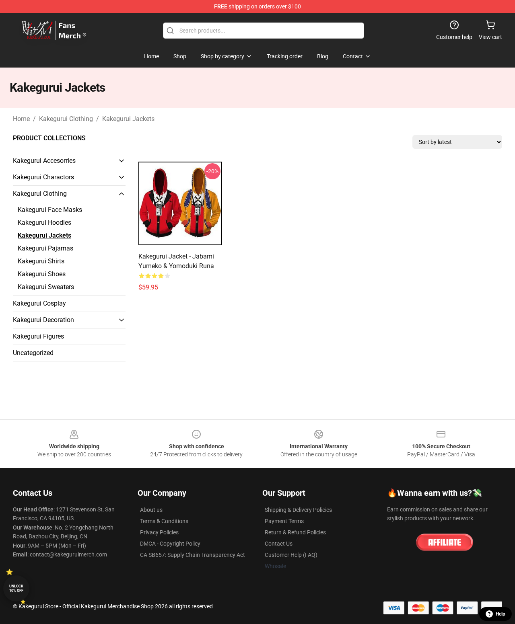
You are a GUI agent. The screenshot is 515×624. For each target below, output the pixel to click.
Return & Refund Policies (295, 532)
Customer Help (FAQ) (291, 555)
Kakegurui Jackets (128, 119)
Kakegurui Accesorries (44, 160)
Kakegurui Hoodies (44, 222)
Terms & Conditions (164, 521)
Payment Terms (284, 521)
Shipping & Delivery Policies (298, 510)
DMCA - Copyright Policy (170, 543)
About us (151, 510)
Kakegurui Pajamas (45, 248)
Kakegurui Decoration (43, 320)
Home (21, 119)
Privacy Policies (159, 532)
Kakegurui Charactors (43, 177)
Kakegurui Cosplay (39, 303)
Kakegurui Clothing (66, 119)
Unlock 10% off (16, 588)
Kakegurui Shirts (41, 261)
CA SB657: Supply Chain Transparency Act (192, 555)
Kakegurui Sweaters (46, 287)
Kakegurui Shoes (42, 274)
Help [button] (500, 614)
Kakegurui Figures (38, 336)
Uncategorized (33, 353)
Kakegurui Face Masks (50, 209)
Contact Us (279, 543)
